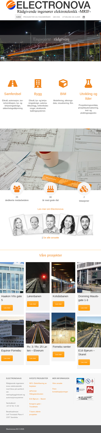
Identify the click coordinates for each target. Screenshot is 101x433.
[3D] (63, 83)
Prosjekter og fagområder (36, 17)
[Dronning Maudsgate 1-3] (89, 277)
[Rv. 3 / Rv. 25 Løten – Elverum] (38, 328)
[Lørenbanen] (38, 277)
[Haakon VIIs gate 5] (12, 277)
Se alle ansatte (51, 237)
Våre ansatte (57, 383)
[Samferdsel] (12, 83)
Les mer (7, 308)
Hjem (18, 17)
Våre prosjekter (50, 255)
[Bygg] (37, 83)
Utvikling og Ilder (71, 17)
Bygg (38, 94)
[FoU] (88, 83)
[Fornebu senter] (63, 328)
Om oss (56, 17)
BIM (63, 94)
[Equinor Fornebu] (12, 331)
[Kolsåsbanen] (63, 277)
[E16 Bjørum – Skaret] (89, 331)
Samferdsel (12, 94)
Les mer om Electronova (50, 209)
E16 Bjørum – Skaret (37, 399)
